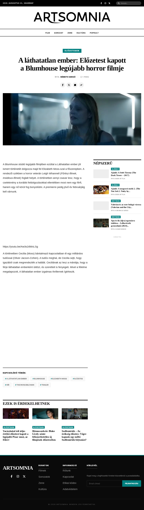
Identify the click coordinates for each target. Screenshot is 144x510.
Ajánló (115, 169)
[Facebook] (62, 85)
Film (47, 33)
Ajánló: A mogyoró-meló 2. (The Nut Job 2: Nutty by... (125, 190)
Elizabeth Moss (59, 379)
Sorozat (58, 33)
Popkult (94, 33)
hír (7, 385)
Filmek (42, 470)
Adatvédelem (70, 489)
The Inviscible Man (25, 385)
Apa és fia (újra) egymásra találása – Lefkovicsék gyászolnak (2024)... (123, 223)
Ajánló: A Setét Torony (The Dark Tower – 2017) (123, 174)
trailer (45, 385)
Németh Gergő (68, 77)
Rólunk (67, 470)
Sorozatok (44, 476)
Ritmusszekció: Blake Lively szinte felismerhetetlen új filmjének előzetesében (44, 435)
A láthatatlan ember (16, 379)
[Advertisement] (45, 219)
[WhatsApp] (75, 85)
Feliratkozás (131, 483)
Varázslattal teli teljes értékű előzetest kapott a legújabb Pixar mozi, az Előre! (15, 435)
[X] (68, 85)
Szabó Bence (120, 229)
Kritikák (116, 201)
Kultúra (81, 33)
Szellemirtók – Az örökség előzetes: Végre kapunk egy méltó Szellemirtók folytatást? (74, 435)
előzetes (78, 379)
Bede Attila (120, 178)
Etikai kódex (69, 483)
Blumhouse (39, 379)
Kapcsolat (68, 476)
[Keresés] (119, 3)
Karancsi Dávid (121, 210)
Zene (70, 33)
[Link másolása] (81, 85)
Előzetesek (72, 51)
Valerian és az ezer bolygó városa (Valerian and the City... (126, 205)
